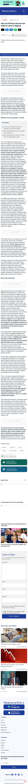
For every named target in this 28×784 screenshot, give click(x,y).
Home (2, 17)
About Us (3, 722)
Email (4, 589)
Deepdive (4, 447)
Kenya (20, 447)
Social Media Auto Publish (8, 783)
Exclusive (3, 740)
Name (4, 581)
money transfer (12, 450)
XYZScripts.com (21, 783)
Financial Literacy (5, 750)
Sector (2, 747)
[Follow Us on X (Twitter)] (22, 774)
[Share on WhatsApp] (15, 30)
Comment (5, 562)
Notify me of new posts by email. (11, 613)
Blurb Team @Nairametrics (22, 646)
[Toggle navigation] (23, 11)
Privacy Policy (4, 727)
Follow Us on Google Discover (20, 35)
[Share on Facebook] (7, 30)
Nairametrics (3, 35)
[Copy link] (19, 30)
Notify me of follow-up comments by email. (14, 611)
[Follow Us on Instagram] (19, 774)
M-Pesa (4, 450)
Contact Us (3, 725)
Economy (3, 742)
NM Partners (4, 730)
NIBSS (21, 450)
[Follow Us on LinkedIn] (16, 774)
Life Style (3, 752)
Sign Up (14, 767)
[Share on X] (3, 30)
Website (4, 596)
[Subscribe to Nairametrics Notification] (25, 781)
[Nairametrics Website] (9, 11)
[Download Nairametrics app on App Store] (14, 712)
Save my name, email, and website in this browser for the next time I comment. (13, 606)
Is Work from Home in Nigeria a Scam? (11, 644)
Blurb (5, 17)
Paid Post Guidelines (5, 732)
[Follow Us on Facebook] (12, 774)
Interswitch (12, 447)
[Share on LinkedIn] (11, 30)
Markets (3, 745)
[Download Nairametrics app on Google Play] (14, 706)
